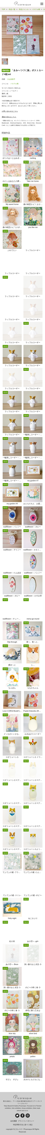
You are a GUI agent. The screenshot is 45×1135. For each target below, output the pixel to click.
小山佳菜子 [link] (11, 79)
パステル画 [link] (14, 84)
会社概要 (13, 1121)
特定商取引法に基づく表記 (23, 1125)
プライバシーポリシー (26, 1121)
